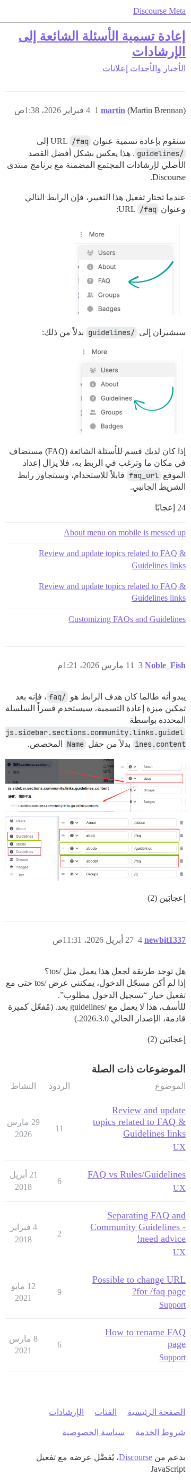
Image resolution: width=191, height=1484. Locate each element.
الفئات (105, 1412)
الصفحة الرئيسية (156, 1412)
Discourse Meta (159, 10)
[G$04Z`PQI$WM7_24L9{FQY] (95, 786)
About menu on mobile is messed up (125, 532)
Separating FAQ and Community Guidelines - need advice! (138, 1227)
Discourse (135, 1457)
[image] (124, 269)
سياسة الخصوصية (93, 1432)
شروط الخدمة (160, 1432)
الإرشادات (66, 1412)
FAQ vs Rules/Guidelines (137, 1174)
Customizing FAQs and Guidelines (127, 619)
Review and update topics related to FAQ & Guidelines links (112, 559)
